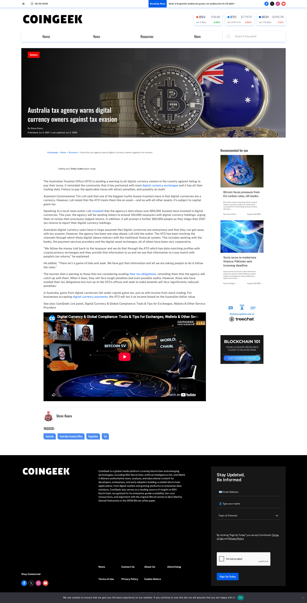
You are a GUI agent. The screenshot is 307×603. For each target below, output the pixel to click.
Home (46, 36)
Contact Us (127, 566)
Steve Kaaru (37, 128)
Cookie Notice (152, 579)
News (96, 36)
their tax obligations (143, 274)
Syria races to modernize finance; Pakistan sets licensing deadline (239, 261)
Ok (240, 597)
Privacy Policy (129, 579)
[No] (302, 597)
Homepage (52, 152)
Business (33, 54)
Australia (50, 436)
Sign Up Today (228, 576)
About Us (149, 566)
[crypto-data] (208, 19)
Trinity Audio (76, 169)
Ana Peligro (230, 283)
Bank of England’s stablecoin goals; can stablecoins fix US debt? (202, 3)
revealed (98, 211)
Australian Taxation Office (71, 436)
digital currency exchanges (160, 185)
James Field (231, 214)
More (197, 36)
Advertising (174, 566)
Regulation (93, 436)
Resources (147, 36)
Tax (105, 436)
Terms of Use (106, 579)
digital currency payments (90, 296)
